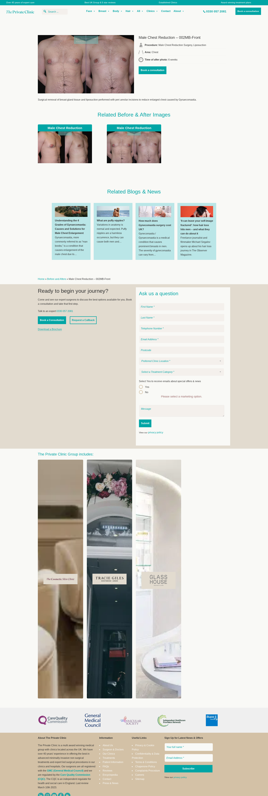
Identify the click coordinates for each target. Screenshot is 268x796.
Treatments (109, 758)
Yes (147, 387)
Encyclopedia (110, 775)
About (177, 11)
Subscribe (188, 768)
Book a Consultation (52, 320)
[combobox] (181, 361)
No (146, 392)
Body (116, 11)
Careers (139, 775)
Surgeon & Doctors (113, 749)
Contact (165, 11)
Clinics (151, 11)
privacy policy (155, 432)
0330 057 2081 (216, 11)
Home (41, 279)
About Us (108, 745)
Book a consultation (248, 11)
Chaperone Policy (145, 766)
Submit (145, 423)
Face (89, 11)
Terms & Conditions (146, 762)
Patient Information (113, 762)
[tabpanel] (71, 231)
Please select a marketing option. (181, 396)
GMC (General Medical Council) (65, 770)
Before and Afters (56, 279)
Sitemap (139, 779)
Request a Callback (83, 320)
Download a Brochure (50, 329)
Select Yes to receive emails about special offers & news (170, 381)
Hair (128, 11)
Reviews (107, 770)
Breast (102, 11)
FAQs (106, 766)
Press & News (110, 783)
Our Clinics (109, 753)
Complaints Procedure (147, 770)
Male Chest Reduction (65, 128)
